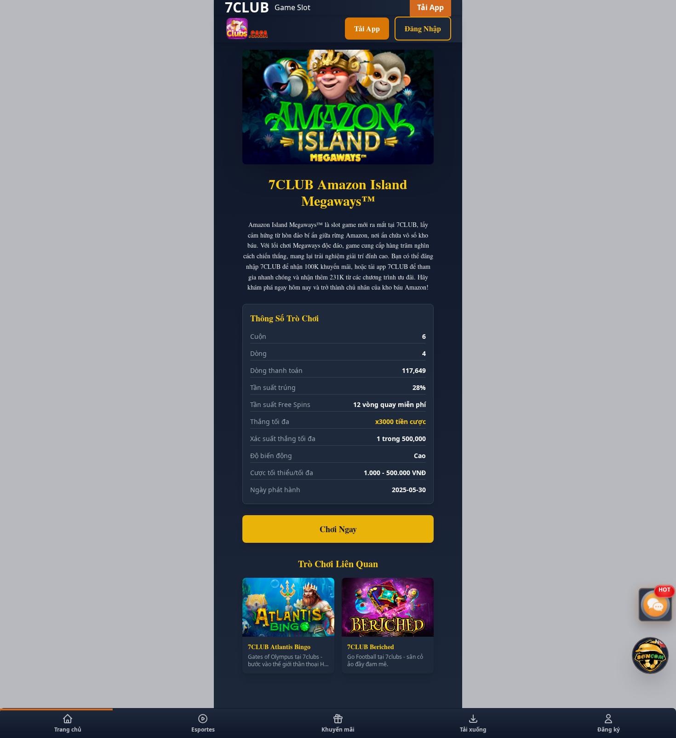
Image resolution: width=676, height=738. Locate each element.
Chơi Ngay (338, 529)
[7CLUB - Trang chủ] (247, 28)
